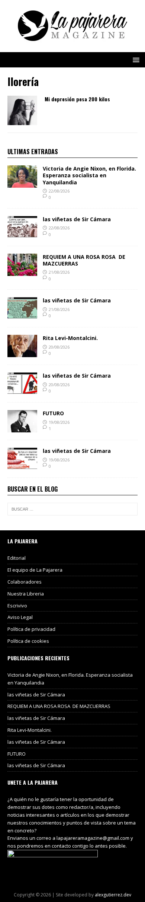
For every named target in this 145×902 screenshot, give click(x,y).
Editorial (16, 558)
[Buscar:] (72, 509)
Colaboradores (24, 581)
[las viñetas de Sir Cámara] (22, 234)
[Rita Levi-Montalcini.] (22, 352)
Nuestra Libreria (25, 593)
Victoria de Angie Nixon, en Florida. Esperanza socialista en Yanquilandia (89, 175)
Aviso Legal (20, 617)
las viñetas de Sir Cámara (77, 219)
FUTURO (53, 413)
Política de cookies (28, 641)
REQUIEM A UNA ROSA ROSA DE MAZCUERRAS (84, 260)
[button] (134, 59)
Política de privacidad (31, 629)
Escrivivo (17, 605)
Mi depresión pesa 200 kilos (77, 99)
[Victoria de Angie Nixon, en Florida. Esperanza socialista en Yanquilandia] (22, 183)
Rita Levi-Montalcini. (70, 338)
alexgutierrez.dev (113, 895)
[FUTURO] (22, 428)
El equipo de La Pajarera (34, 569)
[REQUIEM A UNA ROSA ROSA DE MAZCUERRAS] (22, 271)
